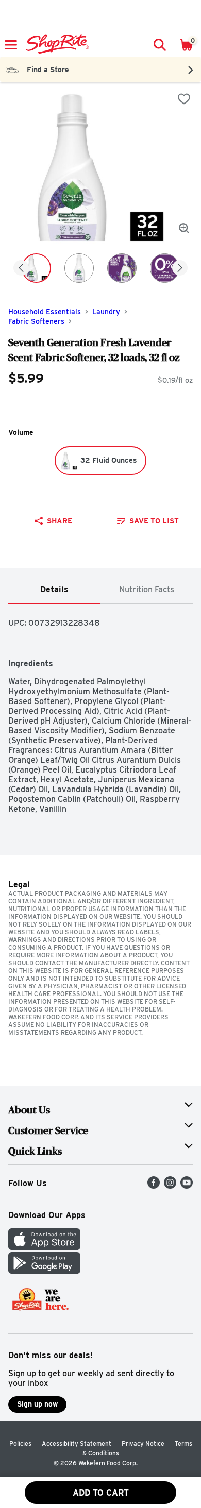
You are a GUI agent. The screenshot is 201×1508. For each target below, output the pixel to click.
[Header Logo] (55, 45)
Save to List (154, 521)
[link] (148, 520)
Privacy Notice (143, 1443)
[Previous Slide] (21, 269)
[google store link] (44, 1271)
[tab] (54, 590)
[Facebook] (153, 1186)
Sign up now (37, 1404)
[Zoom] (184, 228)
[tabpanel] (100, 709)
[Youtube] (186, 1186)
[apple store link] (44, 1247)
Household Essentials (44, 311)
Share (59, 521)
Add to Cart (101, 1493)
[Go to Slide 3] (122, 268)
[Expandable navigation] (11, 45)
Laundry (106, 311)
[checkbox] (184, 99)
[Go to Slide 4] (165, 268)
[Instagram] (170, 1186)
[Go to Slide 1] (36, 268)
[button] (159, 44)
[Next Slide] (180, 269)
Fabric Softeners (36, 321)
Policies (20, 1443)
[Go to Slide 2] (79, 268)
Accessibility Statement (76, 1443)
